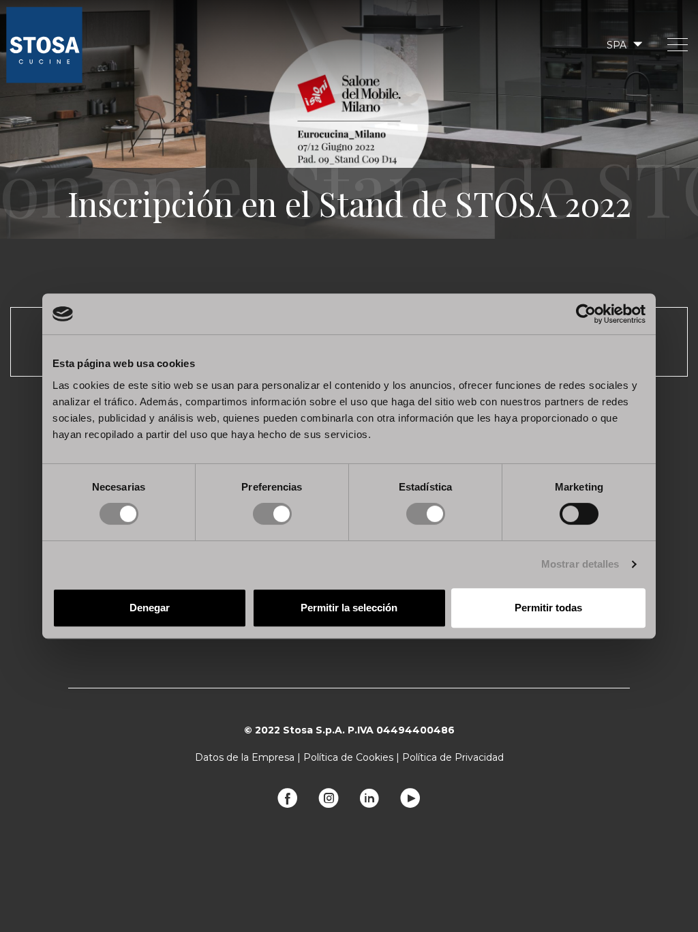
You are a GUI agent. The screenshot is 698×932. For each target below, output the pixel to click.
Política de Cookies (348, 757)
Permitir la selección (349, 607)
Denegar (150, 607)
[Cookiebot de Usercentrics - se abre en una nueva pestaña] (586, 314)
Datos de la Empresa (244, 757)
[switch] (272, 514)
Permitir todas (548, 607)
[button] (623, 44)
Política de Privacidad (453, 757)
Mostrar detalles (580, 564)
